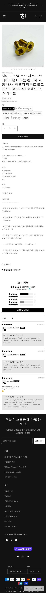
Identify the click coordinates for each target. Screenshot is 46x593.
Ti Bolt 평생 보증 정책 (12, 511)
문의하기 (7, 496)
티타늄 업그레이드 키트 (13, 472)
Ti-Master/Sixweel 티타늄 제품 (15, 467)
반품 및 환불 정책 (10, 516)
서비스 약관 (22, 591)
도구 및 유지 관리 (10, 477)
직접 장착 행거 (9, 462)
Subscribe (39, 441)
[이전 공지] (4, 5)
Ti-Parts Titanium (15, 588)
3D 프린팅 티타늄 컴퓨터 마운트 (16, 457)
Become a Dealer (10, 526)
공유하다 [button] (7, 265)
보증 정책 (7, 506)
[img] (7, 324)
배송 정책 (7, 521)
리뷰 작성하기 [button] (23, 310)
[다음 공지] (41, 5)
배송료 (3, 101)
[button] (4, 16)
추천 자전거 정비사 (11, 501)
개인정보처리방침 (11, 591)
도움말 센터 (8, 491)
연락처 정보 (38, 591)
